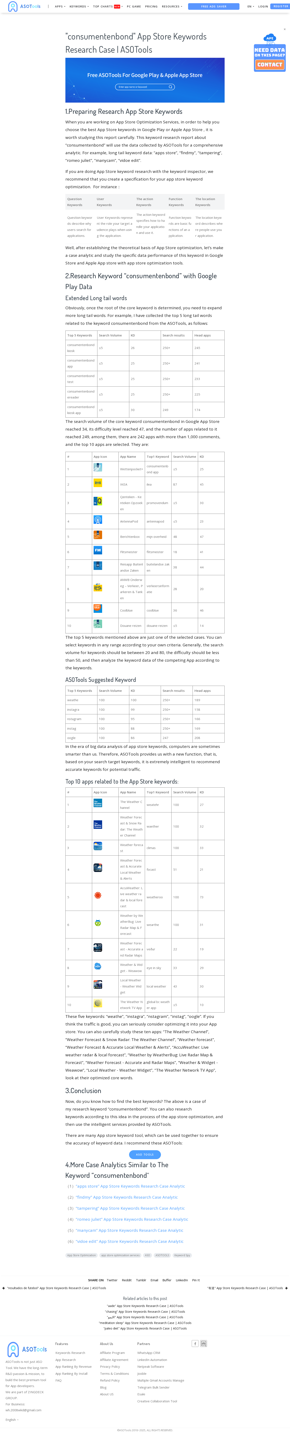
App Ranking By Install (71, 1373)
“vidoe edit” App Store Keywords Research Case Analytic (130, 1241)
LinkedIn (182, 1280)
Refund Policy (110, 1380)
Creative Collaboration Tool (157, 1401)
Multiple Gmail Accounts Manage (160, 1380)
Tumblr (141, 1280)
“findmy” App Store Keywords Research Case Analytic (127, 1197)
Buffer (167, 1280)
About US (107, 1394)
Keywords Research (70, 1353)
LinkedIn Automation (152, 1360)
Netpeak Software (150, 1366)
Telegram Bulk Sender (153, 1387)
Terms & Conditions (114, 1373)
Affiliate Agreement (114, 1360)
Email (154, 1280)
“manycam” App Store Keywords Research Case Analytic (130, 1230)
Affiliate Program (112, 1353)
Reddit (127, 1280)
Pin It (196, 1280)
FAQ (58, 1380)
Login (263, 6)
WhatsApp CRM (148, 1353)
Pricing (151, 6)
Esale (141, 1394)
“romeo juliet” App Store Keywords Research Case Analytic (132, 1219)
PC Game (134, 6)
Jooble (141, 1373)
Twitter (112, 1280)
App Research (65, 1360)
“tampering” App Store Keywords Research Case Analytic (131, 1208)
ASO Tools (145, 1154)
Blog (103, 1387)
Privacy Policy (110, 1366)
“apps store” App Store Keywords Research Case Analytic (131, 1186)
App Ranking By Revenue (73, 1366)
